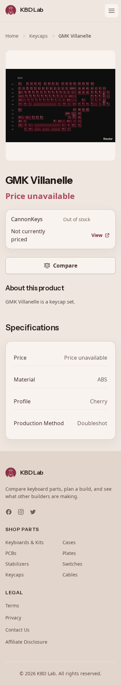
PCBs (10, 553)
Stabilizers (17, 564)
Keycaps (38, 36)
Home (11, 36)
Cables (70, 574)
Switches (72, 564)
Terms (12, 605)
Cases (69, 542)
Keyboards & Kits (24, 542)
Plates (69, 553)
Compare (65, 265)
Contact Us (17, 630)
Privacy (13, 617)
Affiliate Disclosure (26, 642)
